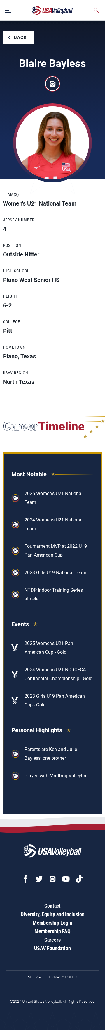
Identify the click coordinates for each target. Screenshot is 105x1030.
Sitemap (35, 977)
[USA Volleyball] (52, 10)
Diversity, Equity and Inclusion (53, 914)
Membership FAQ (52, 931)
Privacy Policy (63, 977)
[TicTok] (79, 879)
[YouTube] (66, 879)
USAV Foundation (52, 948)
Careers (52, 940)
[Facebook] (25, 879)
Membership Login (52, 923)
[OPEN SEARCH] (96, 10)
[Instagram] (52, 879)
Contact (52, 906)
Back (20, 37)
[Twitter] (39, 879)
